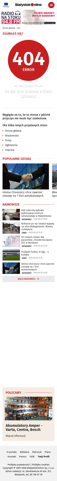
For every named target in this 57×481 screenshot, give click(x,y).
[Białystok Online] (28, 5)
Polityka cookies (40, 464)
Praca (48, 452)
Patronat (36, 452)
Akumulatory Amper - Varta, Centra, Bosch (24, 427)
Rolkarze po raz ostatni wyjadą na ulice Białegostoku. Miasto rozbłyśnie (37, 226)
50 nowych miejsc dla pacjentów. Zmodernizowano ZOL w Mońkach (36, 240)
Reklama (24, 452)
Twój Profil (43, 456)
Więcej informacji (16, 435)
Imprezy (9, 149)
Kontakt (12, 456)
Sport (24, 233)
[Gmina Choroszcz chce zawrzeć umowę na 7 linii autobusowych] (26, 176)
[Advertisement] (28, 334)
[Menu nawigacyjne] (51, 5)
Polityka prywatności (19, 464)
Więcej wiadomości (26, 279)
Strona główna (9, 28)
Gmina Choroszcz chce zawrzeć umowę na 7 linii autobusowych (23, 194)
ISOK (32, 456)
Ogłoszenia (11, 145)
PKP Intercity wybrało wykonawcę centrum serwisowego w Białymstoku (36, 213)
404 (18, 28)
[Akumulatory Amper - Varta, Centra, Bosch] (28, 408)
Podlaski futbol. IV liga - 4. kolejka (35, 253)
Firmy (8, 140)
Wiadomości (12, 135)
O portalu (12, 452)
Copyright (8, 468)
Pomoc (23, 456)
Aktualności (26, 219)
